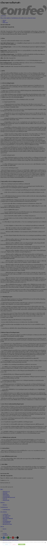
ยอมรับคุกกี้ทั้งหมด (22, 544)
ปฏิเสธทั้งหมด (14, 544)
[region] (23, 543)
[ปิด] (45, 542)
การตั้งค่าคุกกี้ (6, 544)
